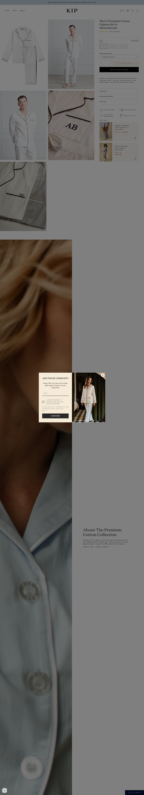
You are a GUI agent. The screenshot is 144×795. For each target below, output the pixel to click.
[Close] (102, 375)
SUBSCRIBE (55, 416)
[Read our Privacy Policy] (67, 407)
